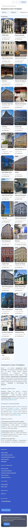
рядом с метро (13, 411)
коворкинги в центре (13, 408)
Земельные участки (5, 477)
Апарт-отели (4, 486)
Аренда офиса (4, 452)
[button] (2, 133)
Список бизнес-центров (7, 454)
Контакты (3, 493)
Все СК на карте (5, 475)
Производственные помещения (8, 473)
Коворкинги (4, 461)
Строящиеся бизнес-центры (8, 457)
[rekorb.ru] (3, 2)
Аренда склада (4, 468)
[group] (7, 26)
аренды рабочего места (11, 399)
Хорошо (7, 524)
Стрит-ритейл (4, 484)
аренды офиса (17, 414)
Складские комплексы (6, 470)
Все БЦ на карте (5, 459)
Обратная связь (6, 510)
